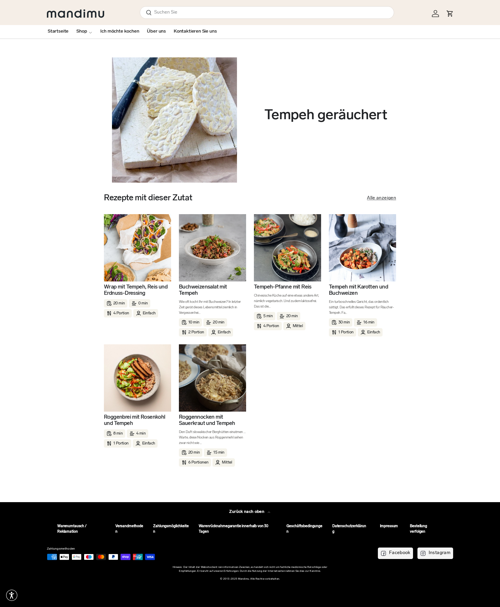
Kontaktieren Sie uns (195, 31)
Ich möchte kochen (119, 31)
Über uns (156, 31)
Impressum (389, 526)
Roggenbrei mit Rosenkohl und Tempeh (134, 420)
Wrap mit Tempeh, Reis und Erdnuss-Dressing (135, 290)
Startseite (58, 31)
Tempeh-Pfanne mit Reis (282, 287)
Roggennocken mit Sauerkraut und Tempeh (207, 420)
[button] (11, 595)
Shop (81, 31)
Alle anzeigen (381, 198)
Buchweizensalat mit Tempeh (203, 290)
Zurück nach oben (247, 512)
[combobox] (267, 13)
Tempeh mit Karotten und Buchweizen (358, 290)
